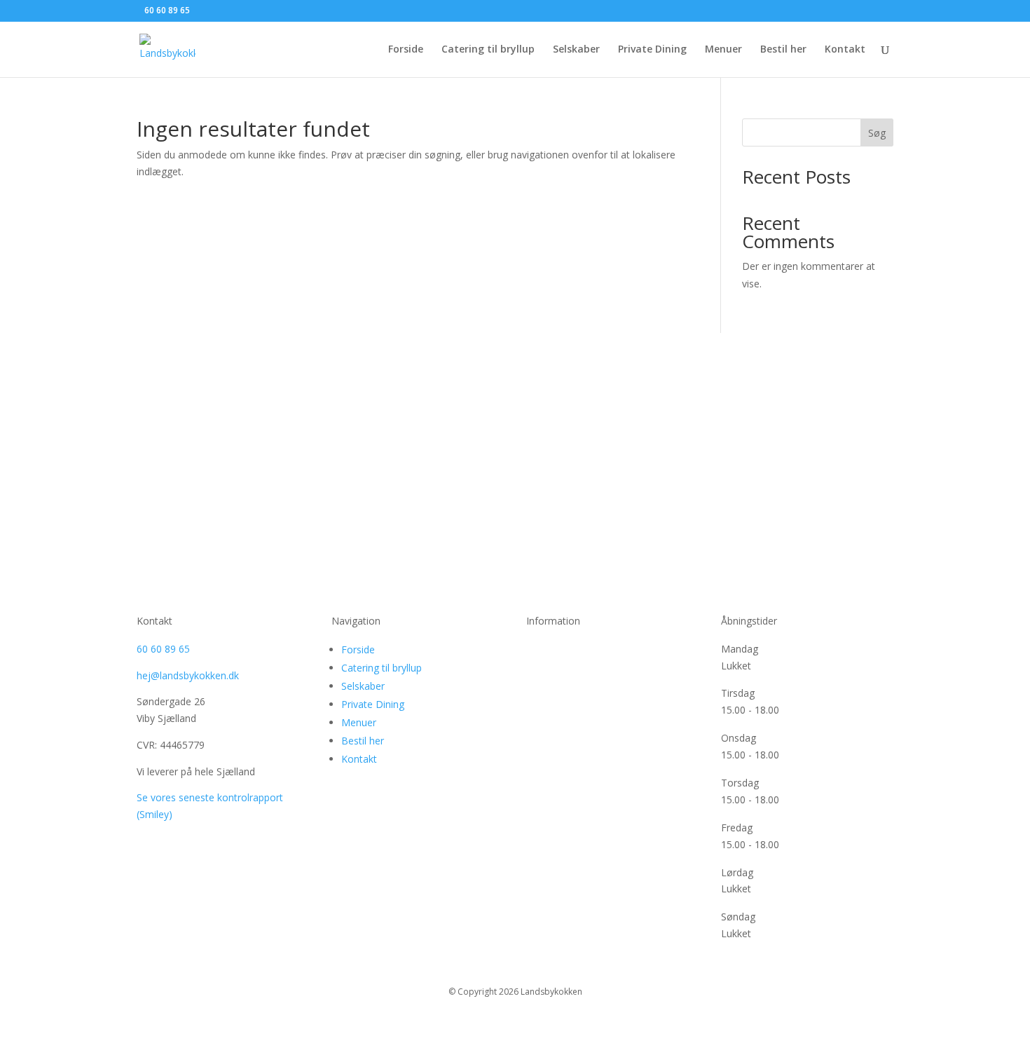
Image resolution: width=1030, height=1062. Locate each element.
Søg (877, 132)
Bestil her (783, 49)
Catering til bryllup (488, 49)
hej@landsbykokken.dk (188, 675)
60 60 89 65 (163, 648)
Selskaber (576, 49)
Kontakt (845, 49)
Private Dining (652, 49)
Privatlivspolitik (559, 648)
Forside (405, 49)
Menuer (723, 49)
